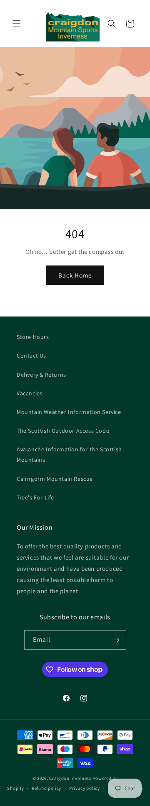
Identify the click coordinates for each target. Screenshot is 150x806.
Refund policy (46, 788)
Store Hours (33, 337)
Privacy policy (84, 788)
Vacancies (29, 393)
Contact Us (31, 355)
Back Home (75, 275)
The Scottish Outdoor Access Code (63, 430)
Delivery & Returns (41, 374)
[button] (17, 24)
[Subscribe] (117, 640)
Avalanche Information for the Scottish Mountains (69, 454)
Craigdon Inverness (70, 778)
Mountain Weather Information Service (69, 412)
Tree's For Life (35, 497)
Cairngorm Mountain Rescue (55, 478)
